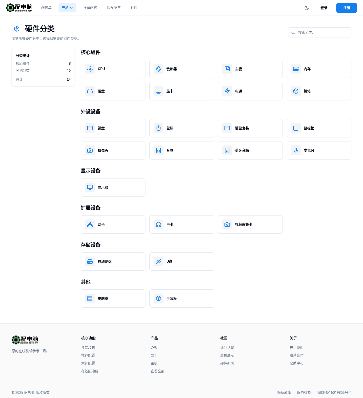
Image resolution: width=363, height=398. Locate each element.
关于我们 (296, 347)
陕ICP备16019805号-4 (334, 393)
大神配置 (88, 363)
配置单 (46, 8)
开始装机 (88, 347)
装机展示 (227, 355)
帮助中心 (296, 363)
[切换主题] (307, 8)
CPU (154, 347)
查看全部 (157, 371)
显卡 (154, 355)
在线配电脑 (90, 371)
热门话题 (227, 347)
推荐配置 (90, 8)
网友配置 (114, 8)
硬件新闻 (227, 363)
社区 (134, 8)
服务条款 (304, 393)
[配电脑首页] (19, 7)
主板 (154, 363)
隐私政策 (284, 393)
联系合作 (296, 355)
